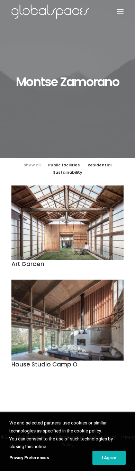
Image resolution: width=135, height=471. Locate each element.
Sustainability (67, 172)
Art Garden (27, 264)
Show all (32, 165)
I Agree (109, 457)
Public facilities (64, 165)
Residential (99, 165)
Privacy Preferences (29, 457)
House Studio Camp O (44, 364)
